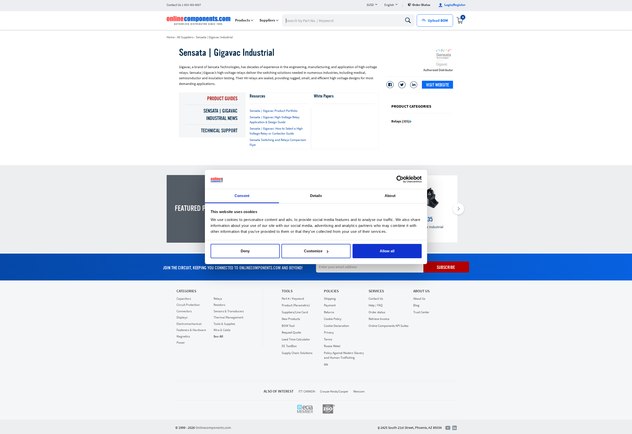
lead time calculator (296, 339)
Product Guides (222, 99)
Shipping (330, 298)
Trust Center (421, 312)
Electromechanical (189, 324)
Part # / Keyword (293, 298)
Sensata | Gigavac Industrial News (220, 115)
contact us (184, 5)
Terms (328, 339)
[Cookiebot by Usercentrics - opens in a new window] (400, 179)
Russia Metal (332, 346)
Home (171, 37)
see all (218, 336)
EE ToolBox (289, 346)
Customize (313, 251)
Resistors (219, 305)
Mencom (359, 391)
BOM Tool (288, 326)
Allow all (387, 251)
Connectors (184, 311)
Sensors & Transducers (229, 311)
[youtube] (448, 427)
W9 (326, 364)
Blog (416, 305)
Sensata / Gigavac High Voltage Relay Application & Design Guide (274, 119)
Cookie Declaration (336, 326)
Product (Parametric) (296, 305)
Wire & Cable (222, 330)
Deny (245, 251)
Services (376, 291)
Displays (182, 317)
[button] (244, 20)
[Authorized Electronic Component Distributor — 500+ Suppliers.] (199, 20)
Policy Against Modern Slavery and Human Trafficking (344, 355)
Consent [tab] (242, 196)
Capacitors (184, 298)
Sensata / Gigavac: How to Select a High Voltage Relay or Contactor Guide (276, 131)
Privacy (329, 332)
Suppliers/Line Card (295, 312)
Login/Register (454, 5)
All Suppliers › (186, 37)
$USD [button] (370, 5)
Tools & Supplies (224, 324)
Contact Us (376, 298)
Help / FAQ (376, 305)
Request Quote (291, 332)
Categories (186, 291)
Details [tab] (316, 196)
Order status (421, 5)
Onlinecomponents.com (213, 427)
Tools (287, 291)
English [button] (389, 5)
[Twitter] (402, 84)
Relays (218, 298)
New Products (291, 319)
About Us (421, 291)
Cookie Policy (332, 319)
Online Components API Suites (388, 326)
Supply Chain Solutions (297, 353)
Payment (330, 305)
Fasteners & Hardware (191, 330)
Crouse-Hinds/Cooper (334, 391)
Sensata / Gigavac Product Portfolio (273, 111)
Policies (331, 291)
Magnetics (183, 336)
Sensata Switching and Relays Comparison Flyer (278, 142)
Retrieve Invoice (379, 319)
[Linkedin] (413, 84)
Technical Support (219, 131)
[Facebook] (390, 84)
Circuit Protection (188, 305)
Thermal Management (228, 317)
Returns (329, 312)
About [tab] (390, 196)
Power (181, 342)
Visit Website (437, 85)
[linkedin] (454, 427)
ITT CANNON (306, 391)
